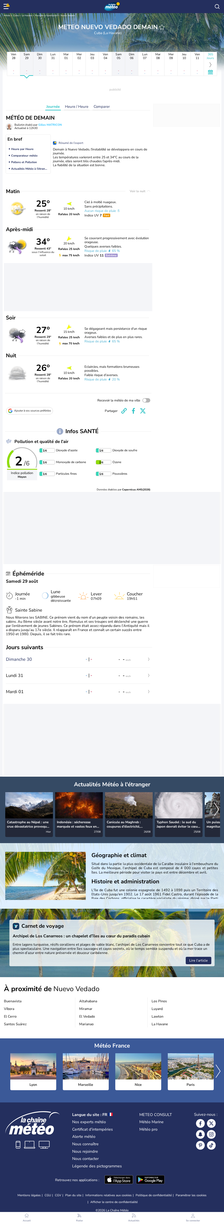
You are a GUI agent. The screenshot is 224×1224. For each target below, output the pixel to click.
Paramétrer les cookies (191, 1195)
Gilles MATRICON (50, 125)
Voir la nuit (138, 191)
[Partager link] (124, 411)
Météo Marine (151, 1122)
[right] (216, 810)
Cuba (16, 15)
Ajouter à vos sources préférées (32, 410)
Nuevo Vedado (68, 15)
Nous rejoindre (85, 1151)
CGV (58, 1195)
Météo (7, 15)
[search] (217, 6)
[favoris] (162, 27)
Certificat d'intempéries (92, 1129)
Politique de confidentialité (154, 1195)
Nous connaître (85, 1144)
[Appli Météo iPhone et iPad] (119, 1180)
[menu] (6, 6)
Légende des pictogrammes (97, 1166)
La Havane (27, 15)
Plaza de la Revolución (46, 15)
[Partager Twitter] (143, 411)
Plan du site (73, 1195)
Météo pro (148, 1129)
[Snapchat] (200, 1134)
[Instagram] (211, 1134)
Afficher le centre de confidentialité (114, 1202)
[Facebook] (200, 1123)
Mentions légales (29, 1195)
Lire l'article (198, 960)
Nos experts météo (89, 1122)
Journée (53, 106)
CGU (48, 1195)
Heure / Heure (76, 106)
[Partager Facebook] (133, 411)
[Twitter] (211, 1123)
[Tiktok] (211, 1145)
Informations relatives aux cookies (108, 1195)
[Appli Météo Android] (150, 1180)
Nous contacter (85, 1158)
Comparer (102, 106)
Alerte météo (83, 1136)
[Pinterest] (200, 1145)
